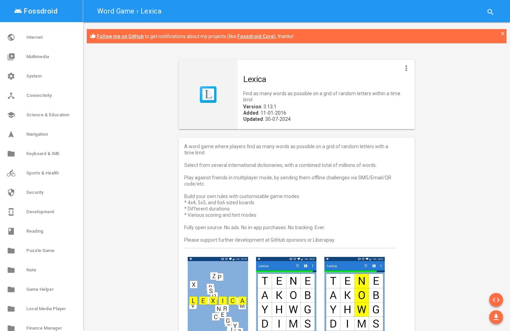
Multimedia (28, 57)
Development (30, 212)
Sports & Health (33, 173)
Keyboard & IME (33, 154)
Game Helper (30, 289)
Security (25, 192)
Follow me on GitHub (120, 36)
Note (21, 270)
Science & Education (38, 115)
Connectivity (29, 95)
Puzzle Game (30, 251)
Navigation (27, 134)
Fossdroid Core (255, 36)
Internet (25, 37)
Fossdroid (36, 11)
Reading (25, 231)
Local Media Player (36, 309)
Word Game (116, 11)
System (24, 76)
